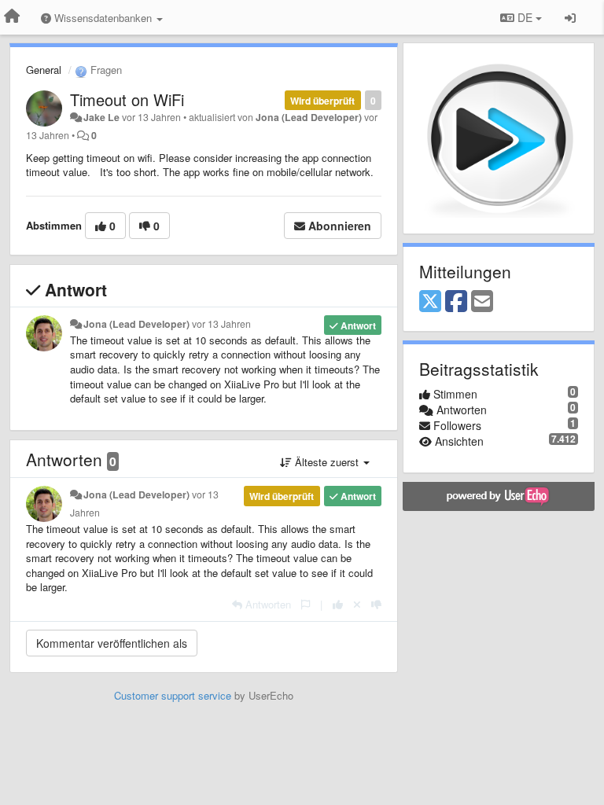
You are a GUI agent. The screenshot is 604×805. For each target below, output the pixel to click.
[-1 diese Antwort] (376, 604)
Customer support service (172, 695)
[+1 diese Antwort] (338, 604)
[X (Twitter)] (430, 302)
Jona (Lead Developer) (309, 117)
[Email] (482, 302)
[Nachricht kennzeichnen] (305, 604)
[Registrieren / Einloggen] (570, 17)
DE (525, 17)
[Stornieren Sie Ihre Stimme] (357, 604)
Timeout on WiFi (127, 99)
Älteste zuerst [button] (327, 461)
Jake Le (101, 117)
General (43, 69)
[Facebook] (456, 302)
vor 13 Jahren (221, 324)
